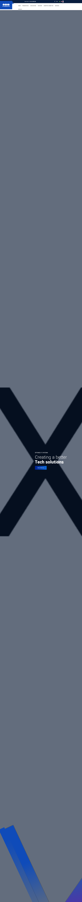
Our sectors (33, 5)
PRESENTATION (25, 5)
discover (40, 5)
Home (19, 5)
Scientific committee (48, 5)
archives (57, 5)
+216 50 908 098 (32, 1)
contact (20, 9)
